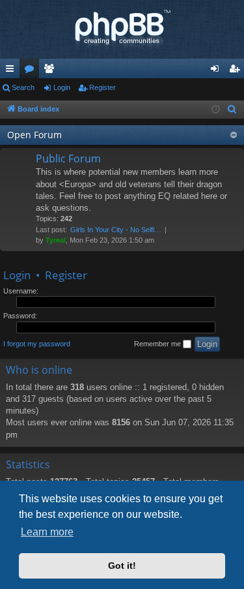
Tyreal (56, 240)
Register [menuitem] (237, 71)
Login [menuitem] (217, 71)
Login (61, 87)
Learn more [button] (47, 531)
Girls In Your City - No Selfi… (115, 230)
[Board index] (122, 29)
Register (102, 87)
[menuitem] (232, 109)
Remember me (158, 344)
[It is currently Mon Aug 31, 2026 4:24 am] (215, 109)
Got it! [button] (122, 565)
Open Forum (34, 134)
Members (51, 71)
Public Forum (68, 158)
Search (23, 87)
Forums (32, 71)
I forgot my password (36, 344)
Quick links (12, 71)
